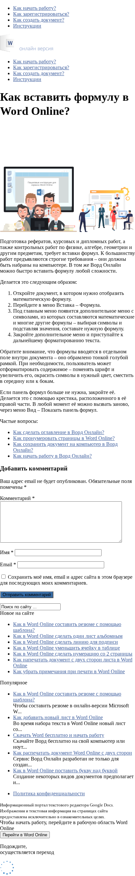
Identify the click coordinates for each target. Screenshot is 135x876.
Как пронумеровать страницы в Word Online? (64, 438)
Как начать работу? (34, 8)
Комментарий (17, 498)
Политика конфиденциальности (49, 793)
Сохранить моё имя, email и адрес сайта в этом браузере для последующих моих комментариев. (66, 580)
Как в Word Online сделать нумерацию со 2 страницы (72, 654)
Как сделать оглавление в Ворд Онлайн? (58, 432)
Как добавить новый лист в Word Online (58, 717)
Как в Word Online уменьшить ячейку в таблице (66, 648)
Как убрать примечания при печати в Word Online (69, 671)
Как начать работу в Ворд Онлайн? (52, 456)
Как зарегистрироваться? (41, 14)
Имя (6, 552)
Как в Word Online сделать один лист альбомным (68, 636)
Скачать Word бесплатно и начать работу (58, 735)
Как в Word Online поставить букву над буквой (65, 770)
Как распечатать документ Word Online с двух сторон (72, 753)
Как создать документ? (38, 20)
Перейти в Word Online (25, 834)
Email (8, 564)
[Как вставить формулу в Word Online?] (26, 50)
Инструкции (27, 26)
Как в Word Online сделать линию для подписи (65, 642)
